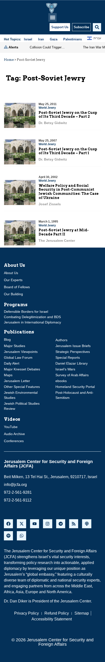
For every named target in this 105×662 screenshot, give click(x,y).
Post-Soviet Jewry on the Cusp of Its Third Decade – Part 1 (68, 151)
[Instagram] (47, 523)
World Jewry (47, 107)
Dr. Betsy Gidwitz (53, 123)
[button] (52, 17)
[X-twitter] (21, 523)
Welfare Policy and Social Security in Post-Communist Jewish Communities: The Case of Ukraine (69, 192)
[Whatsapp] (21, 535)
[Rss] (73, 523)
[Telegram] (60, 523)
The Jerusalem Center (57, 240)
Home (9, 60)
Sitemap (81, 613)
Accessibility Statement (52, 619)
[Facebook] (8, 523)
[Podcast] (86, 523)
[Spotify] (8, 535)
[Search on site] (97, 27)
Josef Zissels (50, 204)
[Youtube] (34, 523)
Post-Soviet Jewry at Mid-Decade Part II (64, 232)
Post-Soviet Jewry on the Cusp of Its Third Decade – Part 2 (68, 115)
